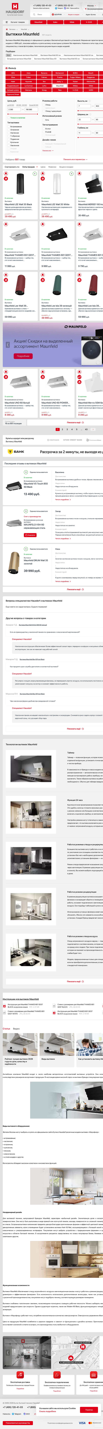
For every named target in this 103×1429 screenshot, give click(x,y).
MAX (67, 8)
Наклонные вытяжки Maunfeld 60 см (78, 55)
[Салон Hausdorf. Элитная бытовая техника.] (7, 29)
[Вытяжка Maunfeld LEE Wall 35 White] (57, 183)
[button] (10, 183)
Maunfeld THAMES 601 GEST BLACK (56, 254)
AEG (13, 73)
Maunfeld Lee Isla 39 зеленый (57, 304)
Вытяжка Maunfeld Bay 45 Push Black (32, 659)
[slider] (8, 114)
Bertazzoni (60, 73)
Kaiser (75, 82)
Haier (13, 82)
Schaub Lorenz (13, 90)
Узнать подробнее (47, 1411)
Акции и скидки (73, 14)
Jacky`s (60, 82)
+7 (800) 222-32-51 (64, 5)
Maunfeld (38, 22)
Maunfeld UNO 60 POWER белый (55, 401)
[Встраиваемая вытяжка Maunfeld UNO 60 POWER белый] (57, 381)
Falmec (44, 77)
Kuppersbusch (13, 86)
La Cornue (29, 86)
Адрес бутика (91, 14)
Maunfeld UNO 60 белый (17, 401)
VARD (91, 90)
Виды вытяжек (57, 1050)
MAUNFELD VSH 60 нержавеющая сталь (34, 524)
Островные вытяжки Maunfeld (19, 59)
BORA (75, 73)
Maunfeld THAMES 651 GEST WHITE (19, 254)
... (81, 429)
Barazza (44, 73)
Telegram (60, 8)
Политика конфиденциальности (60, 1423)
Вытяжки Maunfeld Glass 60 (45, 59)
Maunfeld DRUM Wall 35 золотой (36, 561)
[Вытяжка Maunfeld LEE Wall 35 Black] (20, 183)
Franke (59, 77)
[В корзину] (33, 215)
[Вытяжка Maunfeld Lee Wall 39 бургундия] (20, 284)
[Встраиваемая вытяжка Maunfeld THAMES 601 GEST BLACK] (57, 234)
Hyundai (28, 82)
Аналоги (31, 535)
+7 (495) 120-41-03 (42, 5)
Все (8, 55)
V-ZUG (89, 22)
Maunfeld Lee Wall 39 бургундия (15, 304)
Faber (28, 77)
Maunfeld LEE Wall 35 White (55, 203)
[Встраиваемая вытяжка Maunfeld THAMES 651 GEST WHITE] (20, 234)
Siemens (28, 90)
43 (86, 429)
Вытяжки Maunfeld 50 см (70, 59)
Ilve (44, 82)
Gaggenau (91, 77)
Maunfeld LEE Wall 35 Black (18, 203)
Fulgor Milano (75, 77)
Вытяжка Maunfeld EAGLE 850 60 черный (33, 625)
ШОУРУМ (58, 14)
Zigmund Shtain (13, 94)
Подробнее (20, 1389)
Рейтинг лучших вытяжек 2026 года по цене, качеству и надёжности (20, 1050)
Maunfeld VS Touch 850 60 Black (36, 484)
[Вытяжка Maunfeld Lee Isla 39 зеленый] (57, 284)
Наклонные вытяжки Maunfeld (25, 55)
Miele (72, 22)
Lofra (44, 86)
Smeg (44, 90)
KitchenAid (91, 82)
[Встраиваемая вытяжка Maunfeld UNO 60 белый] (20, 381)
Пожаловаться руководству (18, 1423)
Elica (13, 77)
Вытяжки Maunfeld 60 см (51, 55)
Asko (55, 22)
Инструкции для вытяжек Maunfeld (21, 999)
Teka (59, 90)
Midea (75, 86)
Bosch (90, 73)
